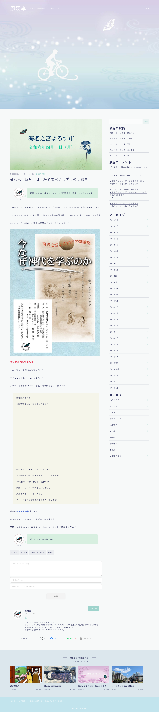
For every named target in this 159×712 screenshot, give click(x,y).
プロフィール (115, 419)
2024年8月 (114, 307)
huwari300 (140, 167)
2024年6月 (114, 319)
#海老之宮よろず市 (38, 553)
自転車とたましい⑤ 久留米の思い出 (126, 181)
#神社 (50, 553)
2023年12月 (114, 356)
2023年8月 (114, 381)
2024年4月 (114, 332)
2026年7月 (114, 220)
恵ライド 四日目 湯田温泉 (122, 149)
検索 (146, 121)
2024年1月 (114, 350)
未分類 (113, 437)
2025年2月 (114, 276)
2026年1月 (114, 257)
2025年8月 (114, 263)
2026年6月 (114, 226)
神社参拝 (114, 443)
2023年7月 (114, 387)
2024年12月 (114, 288)
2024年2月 (114, 344)
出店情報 (41, 174)
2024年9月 (114, 300)
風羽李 (18, 8)
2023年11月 (114, 363)
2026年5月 (114, 232)
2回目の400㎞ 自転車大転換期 (123, 189)
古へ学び (114, 431)
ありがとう (114, 400)
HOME (12, 701)
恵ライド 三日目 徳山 (120, 155)
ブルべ (113, 412)
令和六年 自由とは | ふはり (122, 183)
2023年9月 (114, 375)
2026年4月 (114, 238)
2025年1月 (114, 282)
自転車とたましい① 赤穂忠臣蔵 (124, 203)
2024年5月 (114, 325)
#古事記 (14, 553)
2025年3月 (114, 269)
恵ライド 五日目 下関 (120, 144)
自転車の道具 (115, 456)
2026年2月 (114, 251)
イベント (114, 406)
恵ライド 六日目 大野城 (121, 138)
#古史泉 (24, 553)
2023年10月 (114, 369)
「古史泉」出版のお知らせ (121, 167)
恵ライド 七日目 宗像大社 (122, 133)
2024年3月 (114, 338)
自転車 (113, 450)
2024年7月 (114, 313)
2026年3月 (114, 245)
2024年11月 (114, 294)
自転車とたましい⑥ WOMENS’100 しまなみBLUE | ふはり (128, 193)
